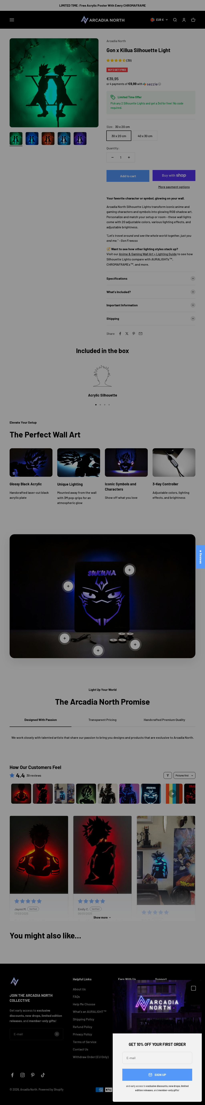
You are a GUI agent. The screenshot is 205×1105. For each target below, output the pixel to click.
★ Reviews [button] (200, 557)
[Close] (193, 988)
